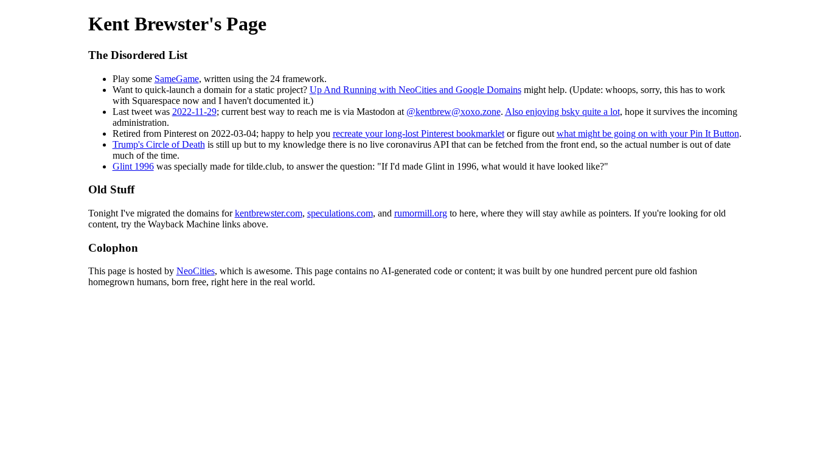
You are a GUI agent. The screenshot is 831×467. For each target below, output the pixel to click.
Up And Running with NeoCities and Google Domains (415, 90)
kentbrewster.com (268, 213)
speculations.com (340, 213)
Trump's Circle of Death (159, 144)
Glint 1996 (133, 166)
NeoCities (195, 271)
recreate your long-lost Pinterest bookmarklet (418, 133)
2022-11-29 (194, 111)
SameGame (177, 79)
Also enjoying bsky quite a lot (562, 111)
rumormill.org (420, 213)
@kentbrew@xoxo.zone (453, 111)
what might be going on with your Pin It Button (648, 133)
